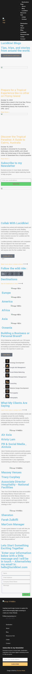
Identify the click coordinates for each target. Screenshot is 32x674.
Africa (6, 310)
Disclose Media (21, 670)
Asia (5, 319)
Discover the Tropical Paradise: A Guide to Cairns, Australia (13, 139)
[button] (23, 21)
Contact (24, 19)
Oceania (7, 327)
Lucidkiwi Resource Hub (24, 13)
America (7, 301)
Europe (6, 292)
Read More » (5, 112)
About (24, 6)
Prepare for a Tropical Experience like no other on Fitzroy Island (15, 92)
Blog (23, 8)
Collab (24, 17)
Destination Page (24, 3)
